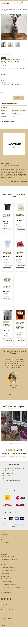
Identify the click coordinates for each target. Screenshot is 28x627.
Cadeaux (3, 548)
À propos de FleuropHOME (7, 556)
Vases (7, 9)
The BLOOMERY (6, 54)
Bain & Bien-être (5, 542)
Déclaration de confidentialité (8, 567)
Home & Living (4, 534)
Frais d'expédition (7, 82)
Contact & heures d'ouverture (8, 578)
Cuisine (3, 539)
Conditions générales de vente (8, 564)
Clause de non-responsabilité (8, 570)
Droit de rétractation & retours (8, 584)
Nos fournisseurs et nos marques (9, 559)
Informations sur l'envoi (6, 581)
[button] (5, 394)
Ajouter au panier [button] (7, 233)
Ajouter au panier (18, 97)
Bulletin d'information (6, 592)
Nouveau (3, 550)
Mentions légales (5, 573)
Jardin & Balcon (5, 537)
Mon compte (4, 589)
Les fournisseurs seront (6, 562)
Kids (2, 545)
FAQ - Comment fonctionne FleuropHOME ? (11, 587)
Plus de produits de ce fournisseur (17, 181)
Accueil (3, 9)
